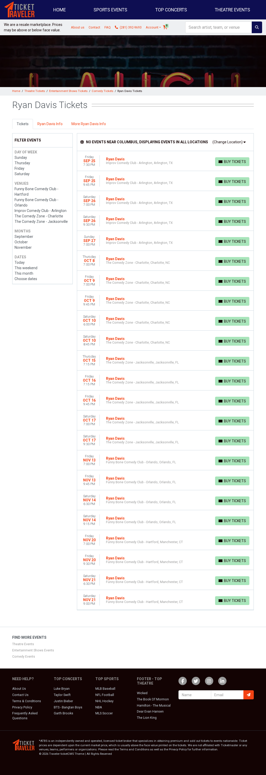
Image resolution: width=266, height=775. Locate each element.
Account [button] (152, 27)
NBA (98, 707)
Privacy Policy (22, 707)
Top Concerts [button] (171, 9)
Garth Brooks (63, 713)
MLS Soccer (104, 713)
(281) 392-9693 (130, 27)
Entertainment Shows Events (33, 650)
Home (59, 9)
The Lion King (147, 718)
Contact (94, 27)
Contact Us (20, 695)
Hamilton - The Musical (154, 705)
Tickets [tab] (23, 124)
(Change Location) (227, 142)
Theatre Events (23, 644)
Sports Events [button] (110, 9)
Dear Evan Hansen (150, 711)
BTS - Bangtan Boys (68, 707)
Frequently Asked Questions (25, 716)
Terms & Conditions (26, 701)
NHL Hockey (104, 701)
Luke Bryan (62, 689)
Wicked (142, 693)
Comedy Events (23, 656)
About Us (19, 689)
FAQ (107, 27)
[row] (165, 161)
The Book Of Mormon (153, 699)
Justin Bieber (63, 701)
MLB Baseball (105, 689)
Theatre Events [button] (232, 9)
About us (77, 27)
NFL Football (104, 695)
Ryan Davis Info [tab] (50, 124)
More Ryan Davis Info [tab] (88, 124)
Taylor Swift (62, 695)
